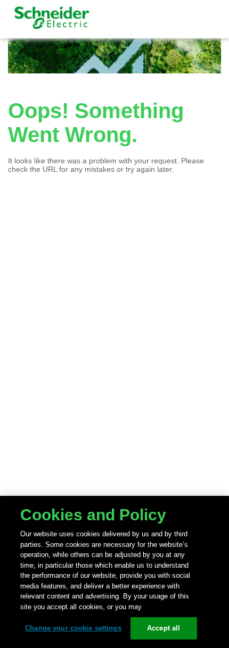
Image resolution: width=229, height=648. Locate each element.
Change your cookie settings (73, 628)
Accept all (163, 628)
